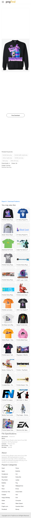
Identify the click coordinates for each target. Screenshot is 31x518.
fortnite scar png (19, 158)
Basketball (4, 477)
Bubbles (4, 483)
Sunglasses (5, 474)
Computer (18, 500)
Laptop (17, 480)
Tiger (3, 486)
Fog (17, 483)
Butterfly (18, 471)
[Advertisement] (15, 23)
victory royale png (7, 158)
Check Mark (19, 491)
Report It (4, 201)
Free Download (15, 115)
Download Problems (14, 201)
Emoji (17, 489)
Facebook (4, 509)
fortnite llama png (7, 155)
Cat (16, 474)
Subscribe (18, 477)
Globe (3, 500)
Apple (3, 471)
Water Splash (19, 503)
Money (17, 509)
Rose (3, 489)
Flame (17, 468)
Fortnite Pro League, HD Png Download (12, 400)
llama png (5, 161)
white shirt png (14, 161)
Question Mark (20, 506)
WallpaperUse (19, 486)
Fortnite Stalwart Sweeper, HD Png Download (14, 430)
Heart (3, 468)
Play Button (5, 480)
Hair (17, 494)
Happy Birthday (6, 497)
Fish (17, 497)
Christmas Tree (6, 491)
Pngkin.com (5, 506)
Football (4, 494)
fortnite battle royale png (21, 155)
